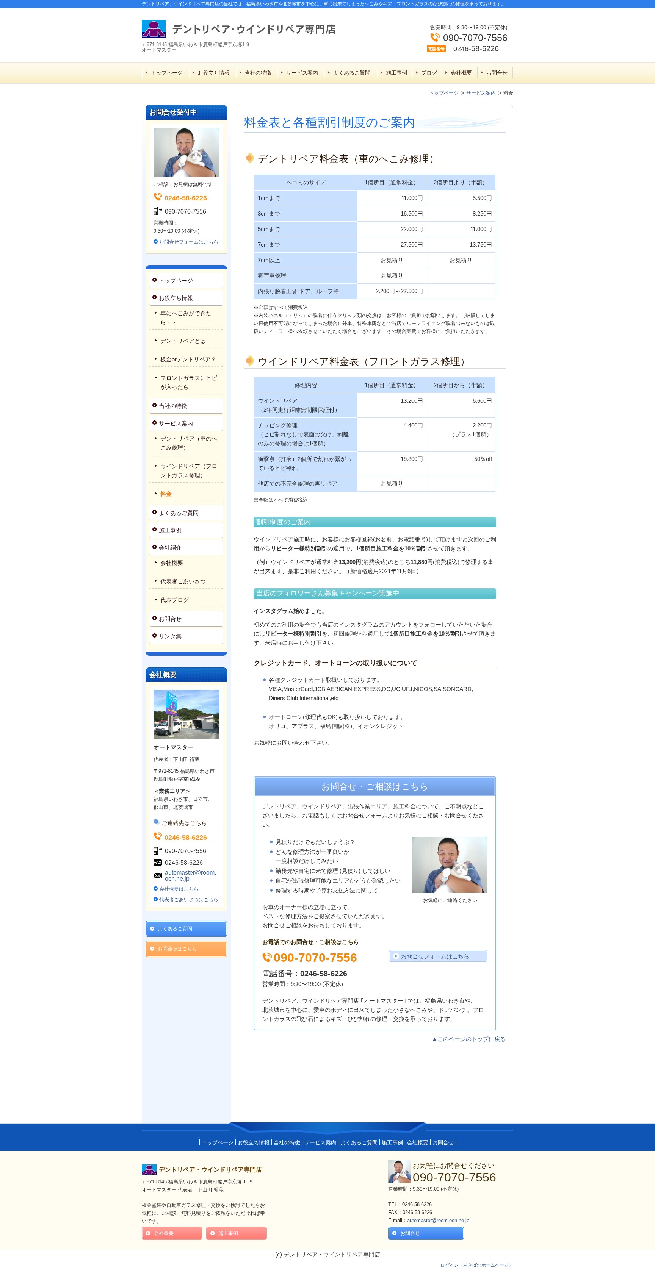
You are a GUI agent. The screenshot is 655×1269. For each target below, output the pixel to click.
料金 (166, 494)
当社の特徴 (258, 73)
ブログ (429, 73)
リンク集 (170, 636)
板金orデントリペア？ (188, 359)
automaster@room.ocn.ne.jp (190, 875)
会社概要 (461, 73)
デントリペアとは (183, 341)
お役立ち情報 (214, 73)
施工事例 (396, 73)
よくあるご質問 (351, 73)
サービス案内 (302, 73)
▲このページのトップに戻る (469, 1039)
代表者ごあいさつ (183, 581)
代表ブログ (174, 600)
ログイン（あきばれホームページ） (476, 1265)
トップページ (167, 73)
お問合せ (497, 73)
